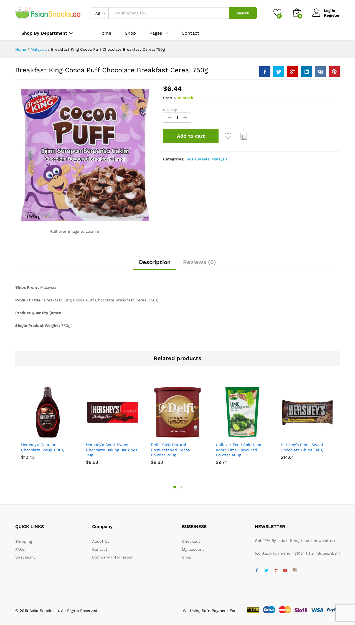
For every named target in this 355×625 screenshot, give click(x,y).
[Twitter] (266, 571)
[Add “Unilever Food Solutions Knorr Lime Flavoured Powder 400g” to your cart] (223, 435)
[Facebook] (257, 571)
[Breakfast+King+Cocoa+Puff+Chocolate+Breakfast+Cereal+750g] (278, 71)
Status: (170, 98)
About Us (101, 541)
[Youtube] (285, 571)
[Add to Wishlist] (229, 136)
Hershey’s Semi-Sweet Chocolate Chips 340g (302, 447)
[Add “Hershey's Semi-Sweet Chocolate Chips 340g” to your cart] (288, 435)
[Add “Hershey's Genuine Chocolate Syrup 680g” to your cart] (28, 435)
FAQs (20, 549)
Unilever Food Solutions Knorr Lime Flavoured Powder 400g (238, 449)
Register (332, 15)
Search (243, 13)
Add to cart (191, 136)
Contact (190, 33)
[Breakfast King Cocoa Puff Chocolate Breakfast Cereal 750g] (264, 71)
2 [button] (180, 487)
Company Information (113, 557)
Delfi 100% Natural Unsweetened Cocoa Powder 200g (170, 449)
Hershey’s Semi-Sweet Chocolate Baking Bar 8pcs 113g (111, 449)
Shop (130, 33)
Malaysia (220, 159)
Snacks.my (25, 557)
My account (193, 549)
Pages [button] (155, 33)
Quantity (170, 109)
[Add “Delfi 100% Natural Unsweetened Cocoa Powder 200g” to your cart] (158, 435)
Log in (329, 10)
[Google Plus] (275, 571)
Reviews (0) (199, 262)
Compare (243, 136)
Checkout (191, 541)
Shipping (23, 541)
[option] (47, 422)
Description (155, 262)
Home (104, 33)
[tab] (154, 264)
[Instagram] (294, 571)
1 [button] (174, 487)
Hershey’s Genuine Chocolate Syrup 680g (42, 447)
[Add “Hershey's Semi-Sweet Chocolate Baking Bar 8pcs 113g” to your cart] (93, 435)
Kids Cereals (197, 159)
